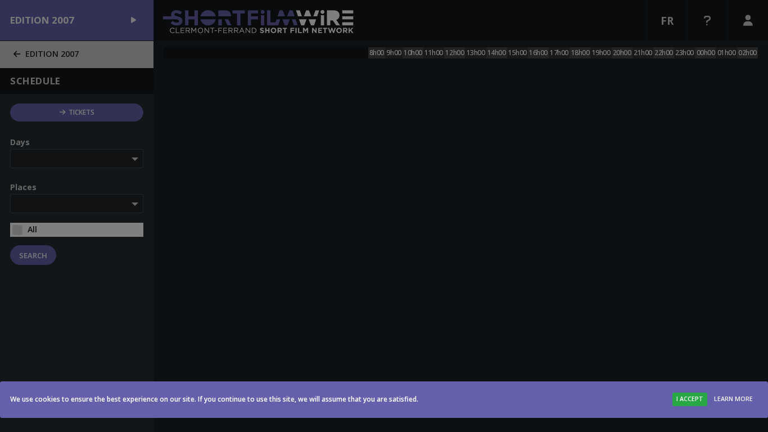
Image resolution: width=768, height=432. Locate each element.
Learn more (733, 399)
